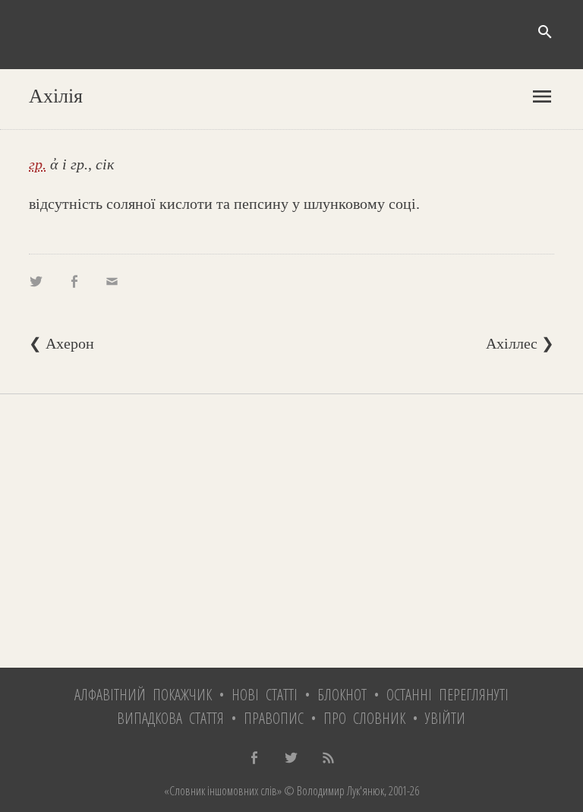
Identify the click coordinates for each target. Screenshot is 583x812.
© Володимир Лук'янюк (333, 790)
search (545, 32)
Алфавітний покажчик (143, 694)
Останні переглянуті (447, 694)
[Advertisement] (291, 531)
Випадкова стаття (170, 718)
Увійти (445, 718)
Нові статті (265, 694)
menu (542, 96)
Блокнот (342, 694)
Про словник (364, 718)
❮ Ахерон (61, 343)
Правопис (274, 718)
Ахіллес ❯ (520, 343)
